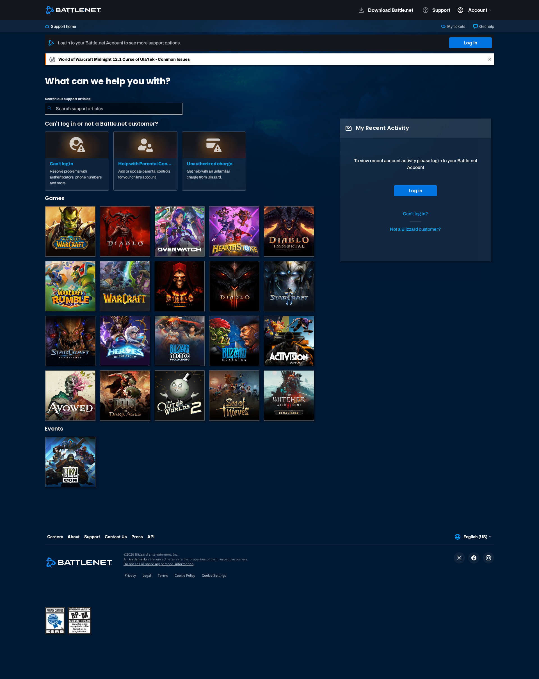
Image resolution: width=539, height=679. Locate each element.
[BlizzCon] (70, 461)
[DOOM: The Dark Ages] (125, 395)
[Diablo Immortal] (289, 231)
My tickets (455, 26)
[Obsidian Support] (70, 395)
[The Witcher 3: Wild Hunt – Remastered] (289, 395)
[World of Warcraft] (70, 231)
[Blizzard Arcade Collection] (179, 341)
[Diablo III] (234, 286)
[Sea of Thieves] (234, 395)
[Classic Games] (234, 341)
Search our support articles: (68, 99)
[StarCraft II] (289, 286)
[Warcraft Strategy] (125, 286)
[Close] (490, 59)
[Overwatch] (179, 231)
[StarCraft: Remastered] (70, 341)
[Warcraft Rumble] (70, 286)
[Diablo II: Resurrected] (179, 286)
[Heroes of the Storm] (125, 341)
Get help (486, 26)
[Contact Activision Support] (289, 341)
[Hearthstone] (234, 231)
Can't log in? (415, 213)
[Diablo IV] (125, 231)
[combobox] (113, 109)
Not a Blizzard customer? (415, 229)
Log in (470, 43)
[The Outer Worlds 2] (179, 395)
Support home (63, 26)
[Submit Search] (49, 109)
